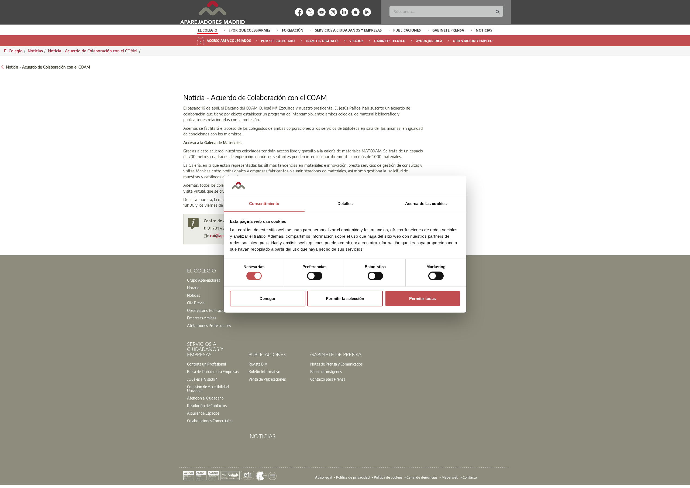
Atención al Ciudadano (205, 397)
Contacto (470, 477)
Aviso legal (323, 477)
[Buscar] (497, 12)
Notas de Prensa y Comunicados (336, 363)
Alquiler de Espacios (203, 413)
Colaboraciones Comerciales (209, 420)
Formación (292, 30)
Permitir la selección (345, 298)
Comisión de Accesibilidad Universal (208, 388)
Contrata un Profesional (206, 363)
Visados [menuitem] (356, 41)
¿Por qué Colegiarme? (249, 30)
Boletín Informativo (264, 371)
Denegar (267, 298)
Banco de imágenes (326, 371)
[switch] (314, 276)
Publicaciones (407, 30)
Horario (193, 287)
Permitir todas (422, 298)
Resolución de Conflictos (207, 405)
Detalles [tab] (345, 203)
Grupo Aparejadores (203, 280)
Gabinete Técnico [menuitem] (390, 41)
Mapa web (449, 477)
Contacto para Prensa (327, 379)
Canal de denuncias (421, 477)
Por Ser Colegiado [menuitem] (278, 41)
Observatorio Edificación (207, 310)
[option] (207, 30)
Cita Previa (195, 302)
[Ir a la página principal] (212, 12)
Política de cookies (388, 477)
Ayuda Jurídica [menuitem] (429, 41)
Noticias (484, 30)
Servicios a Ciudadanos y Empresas (348, 30)
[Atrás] (2, 66)
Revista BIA (258, 363)
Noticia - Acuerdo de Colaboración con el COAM (93, 50)
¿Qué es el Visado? (202, 379)
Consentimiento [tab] (264, 203)
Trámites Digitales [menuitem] (322, 41)
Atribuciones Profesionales (209, 325)
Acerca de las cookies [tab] (426, 203)
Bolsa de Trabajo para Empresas (213, 371)
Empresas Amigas (201, 317)
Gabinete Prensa (448, 30)
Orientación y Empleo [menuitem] (473, 41)
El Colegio (207, 30)
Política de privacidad (353, 477)
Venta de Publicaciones (267, 379)
